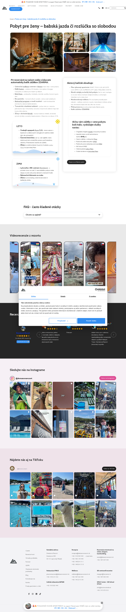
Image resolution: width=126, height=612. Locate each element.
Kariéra (28, 582)
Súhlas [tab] (33, 296)
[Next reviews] (113, 334)
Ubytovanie (31, 6)
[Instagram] (33, 594)
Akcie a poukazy (57, 6)
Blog (27, 575)
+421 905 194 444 (77, 559)
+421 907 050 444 (102, 577)
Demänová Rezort (23, 333)
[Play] (19, 267)
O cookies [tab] (92, 296)
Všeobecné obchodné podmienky (32, 570)
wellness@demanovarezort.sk (81, 574)
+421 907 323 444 (77, 577)
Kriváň (30, 113)
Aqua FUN (39, 130)
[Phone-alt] (99, 8)
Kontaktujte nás (30, 579)
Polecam (69, 332)
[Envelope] (102, 8)
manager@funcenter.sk (104, 574)
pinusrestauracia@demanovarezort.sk (58, 574)
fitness (39, 86)
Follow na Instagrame (107, 378)
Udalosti (21, 6)
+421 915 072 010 (102, 590)
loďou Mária (89, 149)
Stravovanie (43, 6)
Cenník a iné (79, 6)
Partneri (28, 562)
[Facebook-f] (29, 594)
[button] (63, 214)
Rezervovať (15, 9)
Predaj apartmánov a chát (33, 586)
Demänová (44, 168)
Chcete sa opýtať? (33, 215)
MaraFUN (40, 145)
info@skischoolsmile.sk (104, 587)
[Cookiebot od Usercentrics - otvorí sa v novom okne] (96, 289)
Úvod (11, 19)
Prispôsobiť (61, 321)
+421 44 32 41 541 (78, 579)
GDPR (27, 565)
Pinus (95, 139)
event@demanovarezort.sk (105, 557)
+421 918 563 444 (52, 585)
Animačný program (22, 101)
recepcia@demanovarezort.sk (81, 553)
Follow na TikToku (109, 468)
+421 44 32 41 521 (52, 577)
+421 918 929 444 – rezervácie (82, 556)
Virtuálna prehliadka (31, 558)
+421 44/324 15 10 (78, 564)
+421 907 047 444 (102, 560)
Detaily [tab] (63, 296)
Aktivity (12, 6)
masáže (90, 131)
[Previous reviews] (39, 334)
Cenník (28, 551)
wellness (26, 86)
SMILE (95, 141)
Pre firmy (69, 6)
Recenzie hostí (30, 554)
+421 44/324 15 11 (78, 561)
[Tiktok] (40, 594)
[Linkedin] (36, 594)
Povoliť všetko (91, 321)
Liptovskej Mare (93, 151)
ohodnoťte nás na (22, 341)
